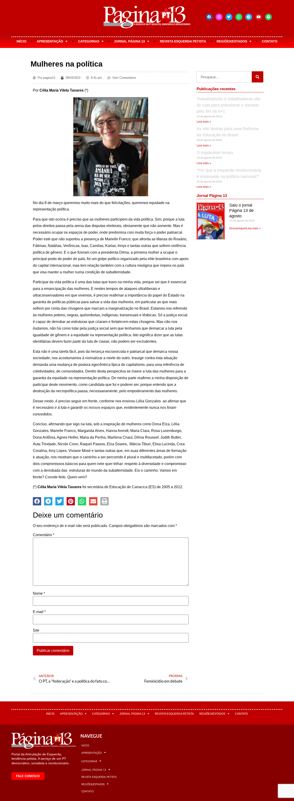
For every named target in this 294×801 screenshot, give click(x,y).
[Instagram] (219, 17)
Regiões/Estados (232, 41)
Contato (269, 41)
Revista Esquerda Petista (183, 41)
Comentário (43, 535)
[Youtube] (258, 17)
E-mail (39, 612)
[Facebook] (209, 17)
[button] (37, 501)
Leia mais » (204, 121)
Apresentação (50, 41)
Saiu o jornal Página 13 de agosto (241, 210)
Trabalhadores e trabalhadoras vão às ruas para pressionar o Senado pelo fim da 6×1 (229, 105)
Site (36, 630)
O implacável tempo (215, 152)
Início (21, 41)
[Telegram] (248, 17)
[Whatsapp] (238, 17)
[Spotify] (268, 17)
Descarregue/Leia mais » (245, 228)
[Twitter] (229, 17)
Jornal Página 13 (129, 41)
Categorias (88, 41)
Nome (39, 593)
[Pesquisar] (257, 76)
